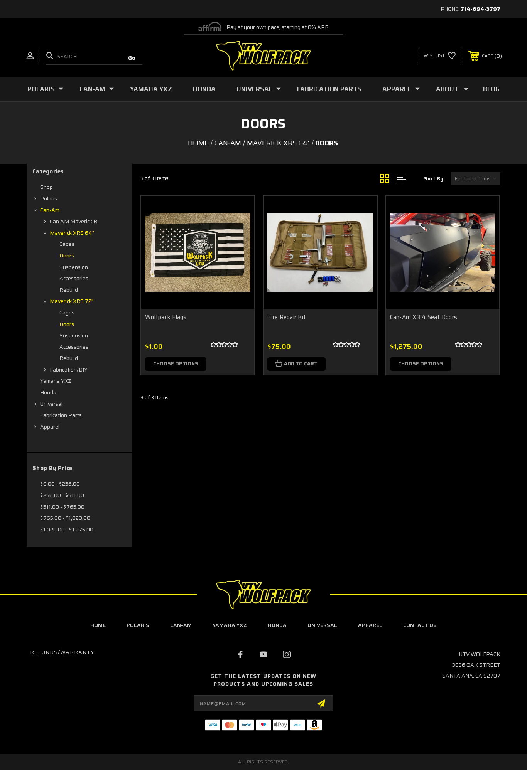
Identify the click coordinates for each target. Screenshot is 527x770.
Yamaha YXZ (151, 89)
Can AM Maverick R (73, 221)
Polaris (41, 89)
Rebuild (68, 290)
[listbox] (475, 178)
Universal (254, 89)
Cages (66, 244)
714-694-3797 (480, 9)
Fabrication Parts (329, 89)
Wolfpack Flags (166, 317)
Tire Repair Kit (286, 317)
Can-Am (92, 89)
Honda (204, 89)
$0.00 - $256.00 (60, 483)
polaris (138, 625)
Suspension (73, 267)
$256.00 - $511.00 (62, 495)
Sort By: (434, 179)
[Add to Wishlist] (239, 231)
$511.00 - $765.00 (62, 507)
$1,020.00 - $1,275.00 (66, 529)
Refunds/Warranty (62, 652)
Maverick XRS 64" (72, 233)
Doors (66, 255)
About (447, 89)
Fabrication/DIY (69, 369)
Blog (491, 89)
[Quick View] (239, 211)
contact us (420, 625)
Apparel (396, 89)
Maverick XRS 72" (71, 301)
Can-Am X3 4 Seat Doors (424, 317)
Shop (46, 187)
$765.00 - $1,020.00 (65, 518)
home (98, 625)
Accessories (73, 278)
